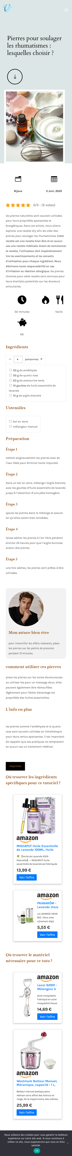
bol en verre (20, 421)
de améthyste (25, 370)
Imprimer (15, 766)
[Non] (67, 1143)
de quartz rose (25, 375)
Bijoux (18, 191)
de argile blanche (27, 395)
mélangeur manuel (25, 426)
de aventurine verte (28, 380)
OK (37, 1150)
